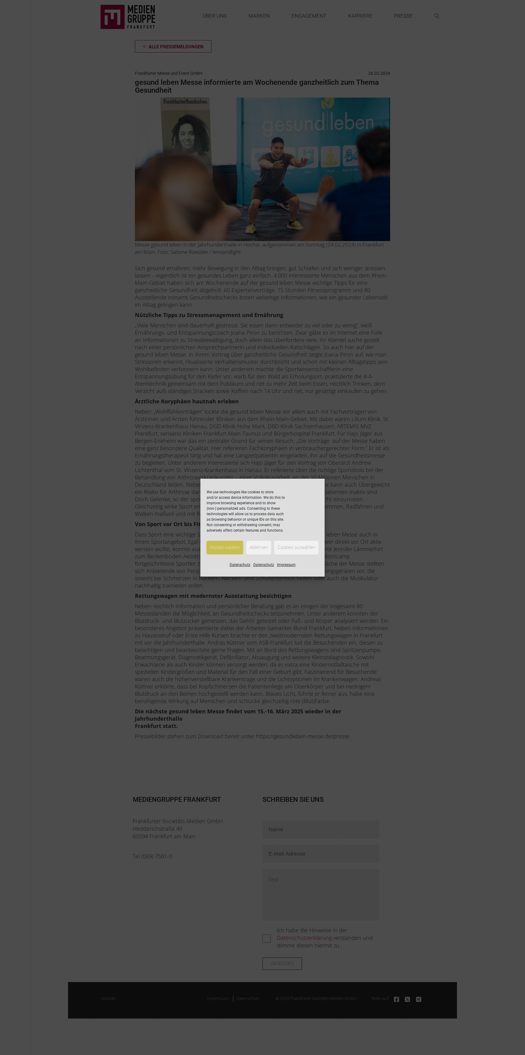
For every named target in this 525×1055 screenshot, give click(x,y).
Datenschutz (240, 565)
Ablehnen (259, 547)
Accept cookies (225, 547)
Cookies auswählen (296, 547)
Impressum (286, 565)
